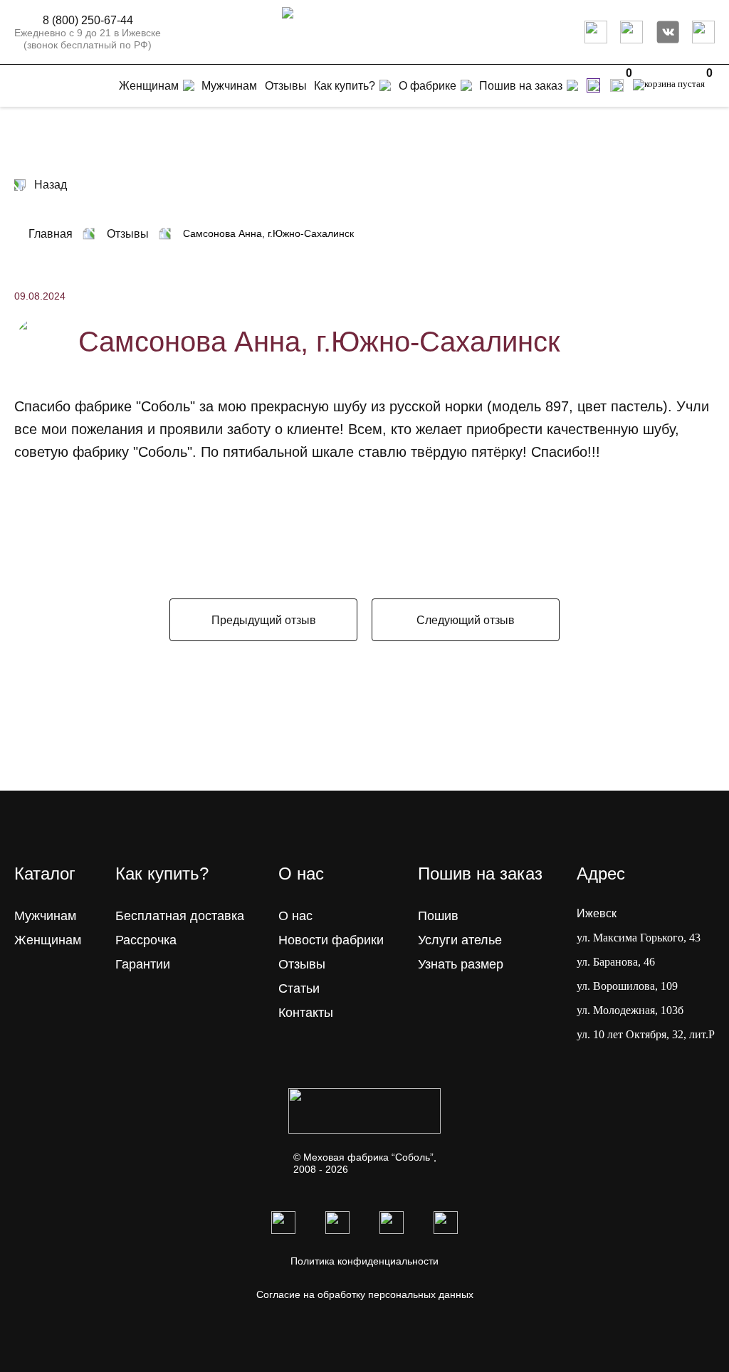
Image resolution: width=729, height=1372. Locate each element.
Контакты (305, 1013)
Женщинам (47, 940)
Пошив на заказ (520, 86)
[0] (617, 85)
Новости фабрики (331, 940)
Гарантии (142, 964)
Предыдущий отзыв (263, 620)
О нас (295, 916)
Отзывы (301, 964)
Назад (50, 185)
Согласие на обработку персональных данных (364, 1294)
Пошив (438, 916)
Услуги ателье (460, 940)
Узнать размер (460, 964)
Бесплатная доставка (179, 916)
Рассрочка (146, 940)
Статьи (299, 988)
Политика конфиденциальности (364, 1261)
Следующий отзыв (465, 620)
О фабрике (427, 86)
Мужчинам (45, 916)
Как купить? (344, 86)
